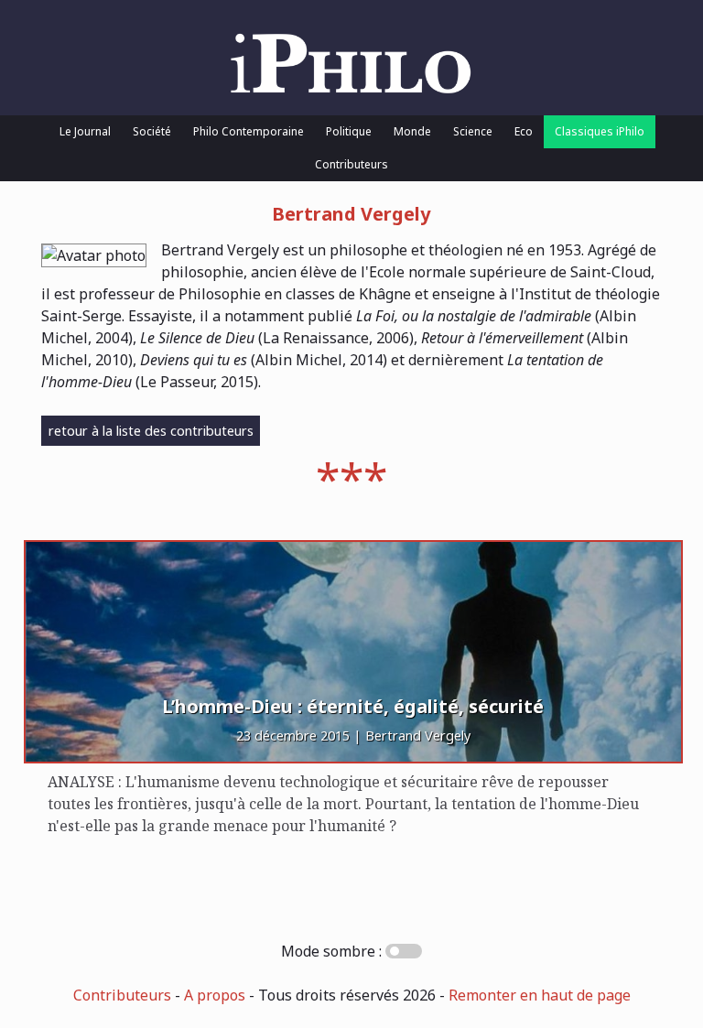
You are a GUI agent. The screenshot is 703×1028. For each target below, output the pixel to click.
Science (472, 131)
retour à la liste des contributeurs (151, 430)
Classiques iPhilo (599, 131)
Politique (349, 131)
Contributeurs (351, 164)
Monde (412, 131)
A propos (214, 995)
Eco (523, 131)
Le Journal (85, 131)
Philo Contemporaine (248, 131)
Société (152, 131)
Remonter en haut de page (540, 995)
